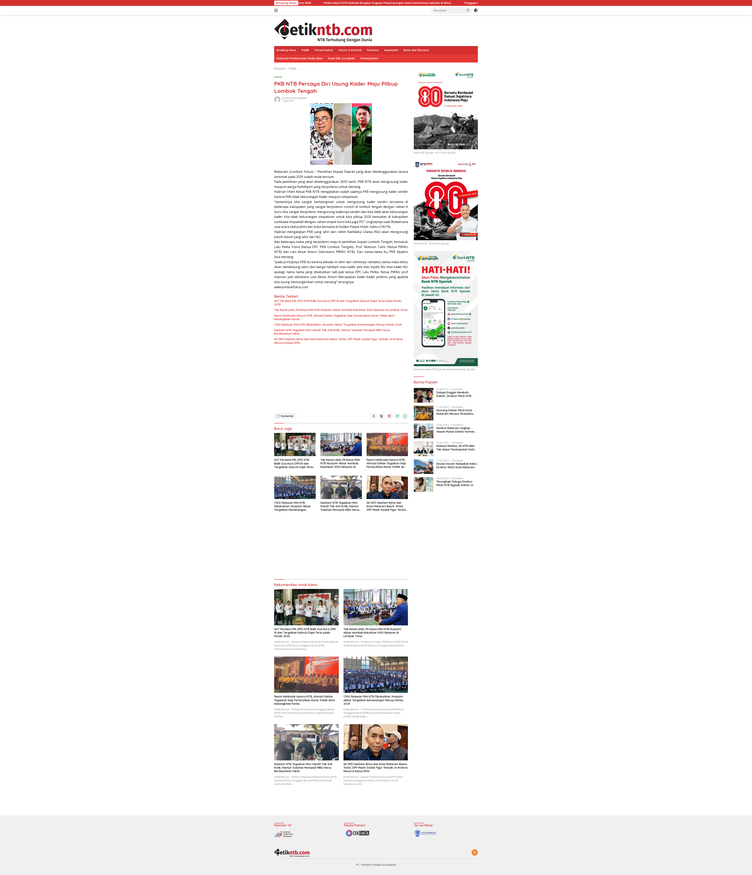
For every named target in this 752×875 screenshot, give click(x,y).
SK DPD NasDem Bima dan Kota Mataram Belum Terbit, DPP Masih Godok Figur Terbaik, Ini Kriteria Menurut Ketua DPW (338, 340)
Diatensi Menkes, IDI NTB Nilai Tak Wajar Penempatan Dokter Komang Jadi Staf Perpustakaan (456, 447)
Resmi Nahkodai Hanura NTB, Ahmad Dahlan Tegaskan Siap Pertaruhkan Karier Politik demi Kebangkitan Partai (334, 317)
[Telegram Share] (397, 416)
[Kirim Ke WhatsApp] (405, 416)
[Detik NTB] (323, 30)
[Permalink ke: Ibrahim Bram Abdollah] (277, 99)
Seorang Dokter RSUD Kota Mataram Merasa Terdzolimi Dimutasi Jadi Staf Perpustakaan (454, 412)
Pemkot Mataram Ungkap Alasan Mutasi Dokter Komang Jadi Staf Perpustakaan (456, 429)
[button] (468, 10)
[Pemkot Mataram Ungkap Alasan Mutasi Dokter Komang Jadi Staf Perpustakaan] (423, 431)
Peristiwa (373, 50)
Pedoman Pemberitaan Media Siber (300, 58)
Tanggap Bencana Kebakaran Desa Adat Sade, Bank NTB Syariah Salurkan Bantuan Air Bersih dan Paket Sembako (467, 3)
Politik (305, 50)
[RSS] (475, 852)
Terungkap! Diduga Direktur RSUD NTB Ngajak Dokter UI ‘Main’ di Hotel (454, 483)
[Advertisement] (341, 378)
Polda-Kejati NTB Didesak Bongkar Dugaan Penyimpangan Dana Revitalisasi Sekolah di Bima (313, 3)
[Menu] (276, 10)
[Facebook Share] (374, 416)
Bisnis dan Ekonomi (416, 50)
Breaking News (286, 50)
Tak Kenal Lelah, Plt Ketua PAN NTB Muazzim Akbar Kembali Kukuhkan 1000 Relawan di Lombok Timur (341, 310)
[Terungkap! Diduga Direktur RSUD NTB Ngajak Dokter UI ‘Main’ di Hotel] (423, 484)
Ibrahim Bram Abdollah (294, 98)
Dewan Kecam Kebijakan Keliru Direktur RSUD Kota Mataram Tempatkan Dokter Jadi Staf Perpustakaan (456, 465)
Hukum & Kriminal (350, 50)
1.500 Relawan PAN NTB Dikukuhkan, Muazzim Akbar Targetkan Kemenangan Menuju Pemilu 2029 (338, 324)
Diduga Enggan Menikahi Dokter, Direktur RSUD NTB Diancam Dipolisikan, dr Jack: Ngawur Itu (455, 394)
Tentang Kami (369, 58)
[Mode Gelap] (476, 10)
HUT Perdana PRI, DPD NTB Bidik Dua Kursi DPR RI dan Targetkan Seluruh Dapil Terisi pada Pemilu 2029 (337, 302)
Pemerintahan (324, 50)
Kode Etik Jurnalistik (341, 58)
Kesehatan (391, 50)
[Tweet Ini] (381, 416)
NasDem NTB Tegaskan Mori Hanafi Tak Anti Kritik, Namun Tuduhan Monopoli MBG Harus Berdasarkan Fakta (332, 331)
